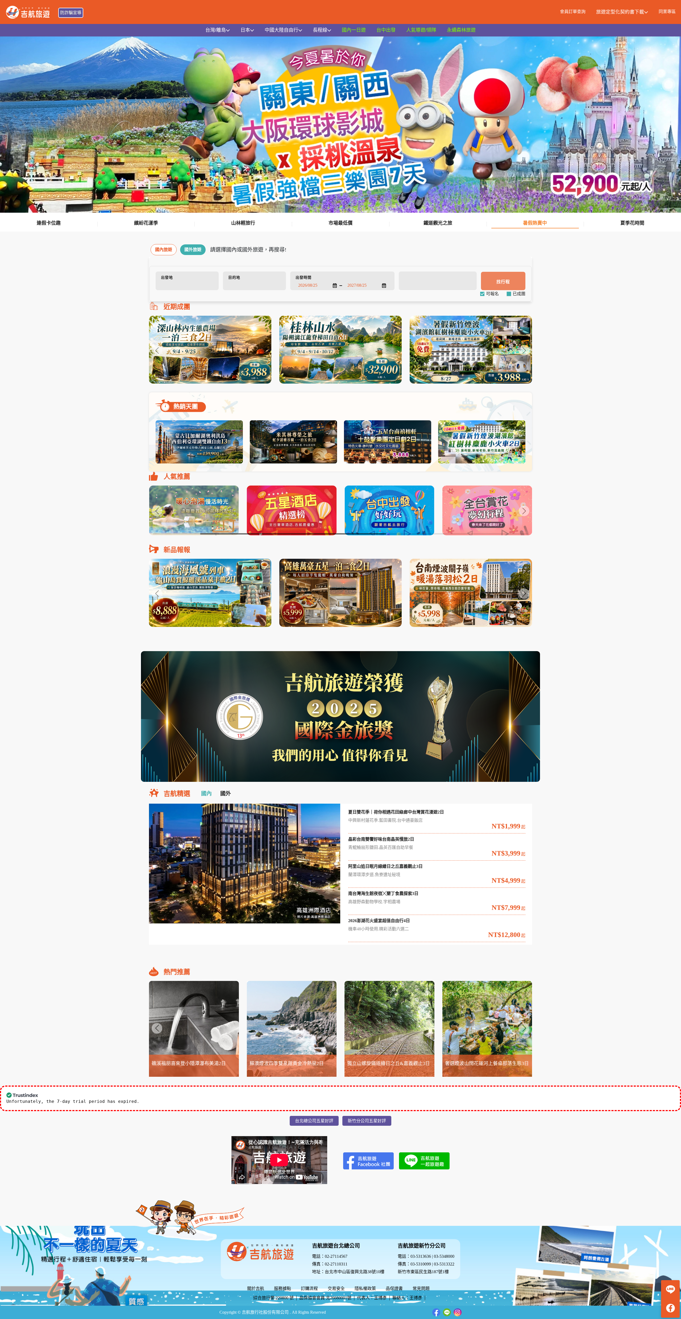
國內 (206, 793)
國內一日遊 (354, 30)
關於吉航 (255, 1288)
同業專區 (667, 11)
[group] (210, 350)
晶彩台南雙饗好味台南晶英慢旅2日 (381, 839)
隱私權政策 (365, 1288)
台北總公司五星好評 (314, 1121)
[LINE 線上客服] (670, 1289)
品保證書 (394, 1288)
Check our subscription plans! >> (172, 1101)
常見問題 (421, 1288)
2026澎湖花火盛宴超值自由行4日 (379, 920)
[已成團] (519, 294)
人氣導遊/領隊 (421, 30)
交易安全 (336, 1288)
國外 (225, 793)
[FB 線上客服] (670, 1308)
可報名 (492, 293)
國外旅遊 (192, 249)
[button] (524, 350)
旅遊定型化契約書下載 (620, 12)
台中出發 (386, 30)
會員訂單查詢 (573, 11)
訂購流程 (309, 1288)
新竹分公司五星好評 (367, 1121)
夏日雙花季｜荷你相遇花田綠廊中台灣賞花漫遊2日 (396, 812)
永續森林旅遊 (461, 30)
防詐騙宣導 (70, 12)
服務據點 (282, 1288)
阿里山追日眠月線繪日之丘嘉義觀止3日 (385, 866)
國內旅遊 (163, 249)
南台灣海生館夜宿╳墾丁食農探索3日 (383, 893)
